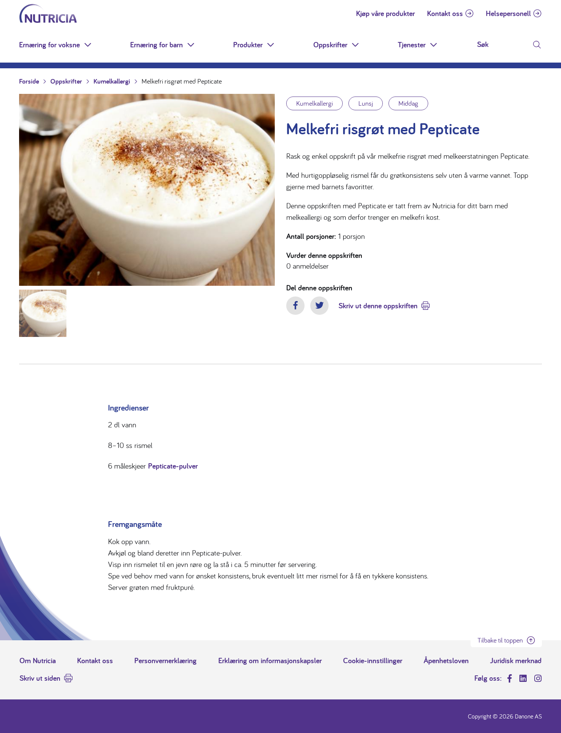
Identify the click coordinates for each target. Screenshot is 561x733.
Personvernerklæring (165, 660)
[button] (88, 44)
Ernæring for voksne (49, 45)
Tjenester (412, 45)
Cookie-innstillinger (372, 660)
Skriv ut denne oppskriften (378, 306)
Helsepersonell (508, 13)
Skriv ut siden (39, 678)
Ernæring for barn (156, 45)
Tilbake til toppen (500, 640)
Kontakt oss (445, 13)
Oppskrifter (330, 45)
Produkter (248, 45)
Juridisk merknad (516, 660)
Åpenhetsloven (446, 660)
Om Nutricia (37, 660)
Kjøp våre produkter (385, 13)
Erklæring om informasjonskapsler (270, 660)
